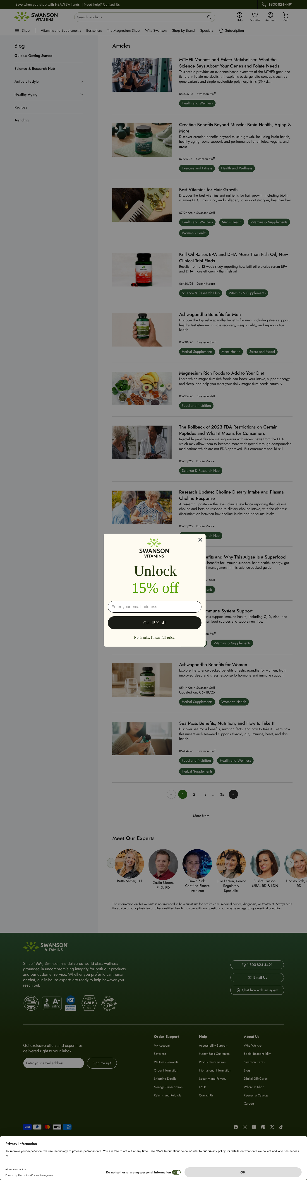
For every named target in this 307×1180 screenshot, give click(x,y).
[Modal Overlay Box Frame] (155, 589)
